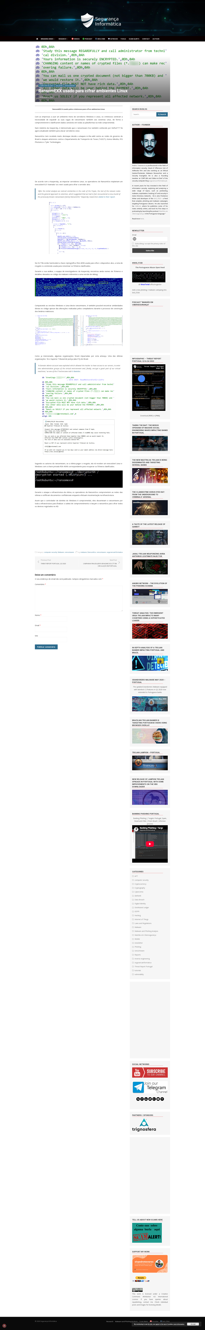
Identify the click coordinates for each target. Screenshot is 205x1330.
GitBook (114, 39)
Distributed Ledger (142, 907)
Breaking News (47, 39)
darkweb (138, 896)
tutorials (138, 970)
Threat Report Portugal (143, 966)
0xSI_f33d (101, 39)
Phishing (138, 947)
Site (36, 635)
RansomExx (92, 552)
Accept (193, 1324)
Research (62, 39)
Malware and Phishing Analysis (146, 931)
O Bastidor (76, 371)
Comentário (40, 584)
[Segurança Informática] (37, 38)
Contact (146, 39)
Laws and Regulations (143, 923)
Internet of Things (141, 919)
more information (178, 1324)
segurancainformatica (115, 552)
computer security (46, 86)
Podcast (88, 39)
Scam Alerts (134, 39)
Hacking (138, 915)
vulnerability (139, 974)
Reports (138, 955)
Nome (38, 615)
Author (156, 39)
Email (38, 625)
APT (136, 876)
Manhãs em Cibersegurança (145, 935)
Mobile (137, 939)
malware (84, 552)
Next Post (100, 563)
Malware (59, 86)
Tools (123, 39)
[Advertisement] (79, 162)
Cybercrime (139, 892)
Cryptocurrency (140, 884)
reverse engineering (142, 959)
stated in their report (107, 197)
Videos (77, 39)
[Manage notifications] (4, 1326)
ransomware (70, 86)
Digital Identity (140, 903)
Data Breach (139, 900)
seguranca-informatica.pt (158, 181)
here (142, 219)
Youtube (155, 1321)
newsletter (139, 943)
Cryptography (140, 888)
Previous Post (53, 562)
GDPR (137, 911)
